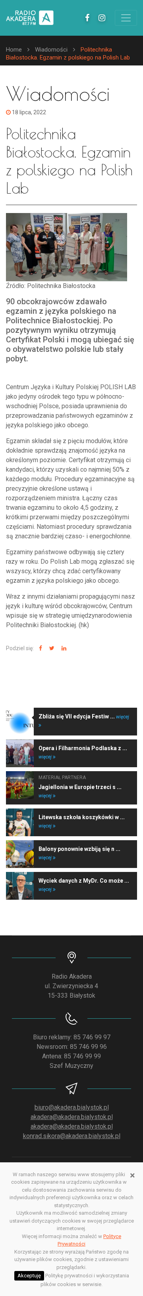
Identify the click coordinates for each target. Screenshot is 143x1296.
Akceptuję (29, 1276)
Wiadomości (51, 49)
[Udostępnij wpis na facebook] (39, 648)
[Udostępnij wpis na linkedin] (63, 648)
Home (14, 49)
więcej (46, 757)
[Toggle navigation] (126, 18)
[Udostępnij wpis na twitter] (50, 648)
